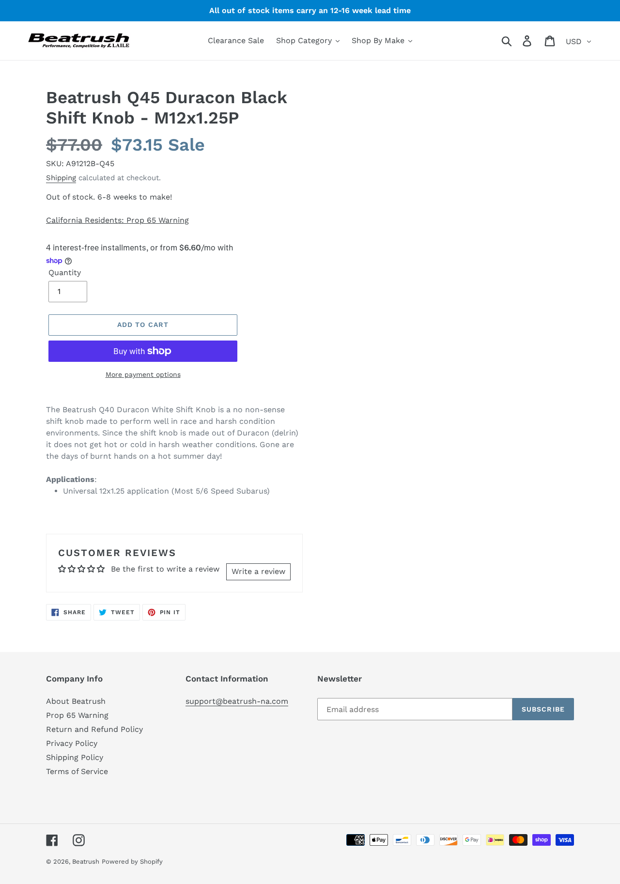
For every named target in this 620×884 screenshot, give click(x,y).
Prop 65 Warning (77, 715)
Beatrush (85, 861)
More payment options (143, 374)
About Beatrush (76, 701)
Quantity (64, 272)
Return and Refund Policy (94, 729)
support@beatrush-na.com (237, 701)
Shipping (61, 177)
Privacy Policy (71, 743)
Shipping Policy (74, 757)
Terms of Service (77, 771)
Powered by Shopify (132, 861)
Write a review (258, 571)
